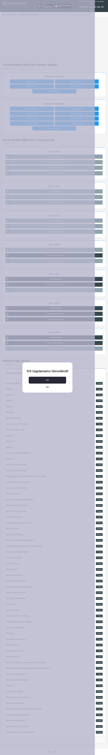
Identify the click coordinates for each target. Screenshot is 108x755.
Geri (47, 387)
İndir (47, 380)
